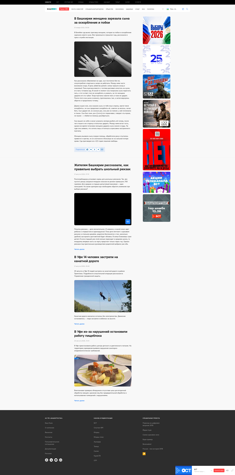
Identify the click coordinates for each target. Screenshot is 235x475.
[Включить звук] (127, 221)
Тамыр (117, 2)
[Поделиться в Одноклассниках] (94, 149)
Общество (109, 9)
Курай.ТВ (138, 2)
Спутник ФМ (68, 2)
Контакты (48, 437)
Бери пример (148, 439)
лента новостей (77, 9)
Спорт (137, 9)
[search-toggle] (187, 9)
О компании (49, 428)
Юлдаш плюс (93, 2)
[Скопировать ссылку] (101, 149)
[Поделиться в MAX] (87, 149)
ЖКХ (143, 9)
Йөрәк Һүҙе (147, 430)
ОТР (95, 460)
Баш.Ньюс (49, 423)
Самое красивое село (151, 435)
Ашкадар (107, 2)
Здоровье (129, 9)
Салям (127, 2)
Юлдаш (80, 2)
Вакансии (48, 432)
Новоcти (48, 2)
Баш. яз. (173, 9)
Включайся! (147, 444)
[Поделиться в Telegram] (98, 149)
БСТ (58, 2)
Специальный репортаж (94, 9)
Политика (150, 9)
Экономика (119, 9)
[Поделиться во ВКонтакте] (91, 149)
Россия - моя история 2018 (153, 449)
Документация (50, 449)
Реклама (48, 454)
